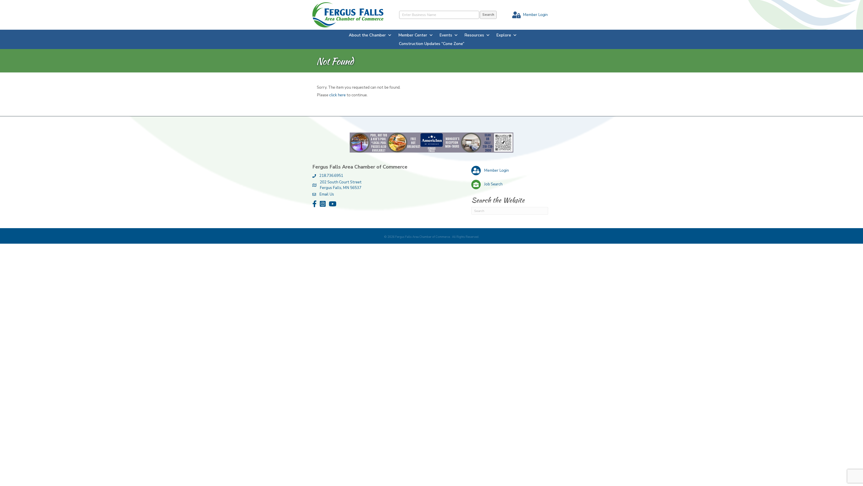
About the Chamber (367, 35)
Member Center (412, 35)
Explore (503, 35)
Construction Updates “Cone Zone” (431, 43)
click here (337, 95)
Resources (474, 35)
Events (446, 35)
